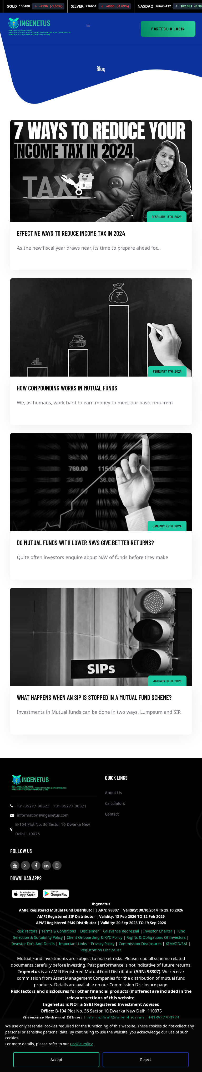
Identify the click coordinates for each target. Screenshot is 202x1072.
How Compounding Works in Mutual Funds (67, 388)
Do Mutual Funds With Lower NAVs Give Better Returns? (85, 542)
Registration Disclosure (101, 949)
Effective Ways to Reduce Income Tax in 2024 (71, 233)
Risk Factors (27, 931)
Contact (112, 814)
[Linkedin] (46, 865)
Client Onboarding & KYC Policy (95, 937)
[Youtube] (14, 865)
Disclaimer (90, 931)
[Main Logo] (39, 25)
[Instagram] (57, 865)
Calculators (115, 803)
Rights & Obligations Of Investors (157, 937)
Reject (145, 1059)
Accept (56, 1059)
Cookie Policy (81, 1043)
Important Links (73, 943)
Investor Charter (158, 931)
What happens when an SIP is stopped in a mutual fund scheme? (94, 697)
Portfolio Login (168, 28)
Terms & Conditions (59, 931)
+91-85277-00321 (70, 805)
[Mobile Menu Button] (88, 27)
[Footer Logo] (39, 782)
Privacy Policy (103, 943)
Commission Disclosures (141, 943)
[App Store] (55, 894)
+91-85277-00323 (33, 805)
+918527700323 (163, 1017)
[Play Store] (25, 894)
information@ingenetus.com (43, 815)
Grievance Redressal (121, 931)
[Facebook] (36, 865)
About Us (113, 792)
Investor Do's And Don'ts (34, 943)
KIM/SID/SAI (177, 943)
